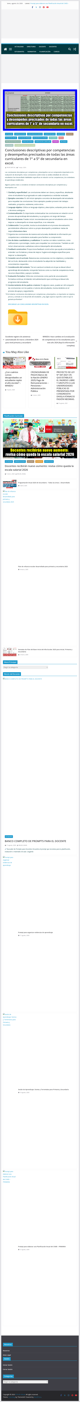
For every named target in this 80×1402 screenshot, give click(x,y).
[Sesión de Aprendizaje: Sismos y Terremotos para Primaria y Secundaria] (9, 1091)
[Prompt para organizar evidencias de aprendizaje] (9, 934)
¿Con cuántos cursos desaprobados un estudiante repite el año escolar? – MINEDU (13, 379)
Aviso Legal (7, 1355)
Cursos (56, 52)
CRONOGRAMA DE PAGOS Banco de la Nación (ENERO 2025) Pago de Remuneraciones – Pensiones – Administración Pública (40, 381)
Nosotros (6, 1351)
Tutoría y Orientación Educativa (24, 145)
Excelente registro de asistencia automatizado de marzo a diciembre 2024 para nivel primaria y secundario (21, 340)
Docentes (53, 47)
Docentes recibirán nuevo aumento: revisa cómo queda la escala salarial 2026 (39, 467)
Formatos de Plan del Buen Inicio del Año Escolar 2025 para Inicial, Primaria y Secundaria (45, 650)
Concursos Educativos (35, 134)
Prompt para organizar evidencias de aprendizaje (35, 932)
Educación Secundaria (40, 138)
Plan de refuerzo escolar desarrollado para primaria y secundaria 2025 (43, 566)
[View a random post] (74, 49)
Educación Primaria (25, 138)
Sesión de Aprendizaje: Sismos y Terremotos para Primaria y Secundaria (43, 1089)
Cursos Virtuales (50, 134)
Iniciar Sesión (7, 1365)
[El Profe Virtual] (5, 49)
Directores (31, 47)
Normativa (32, 52)
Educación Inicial (11, 138)
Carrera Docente (20, 134)
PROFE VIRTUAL (11, 167)
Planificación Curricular (42, 141)
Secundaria (9, 145)
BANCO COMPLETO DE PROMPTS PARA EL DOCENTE (35, 841)
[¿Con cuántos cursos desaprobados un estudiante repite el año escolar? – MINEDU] (14, 358)
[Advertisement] (40, 23)
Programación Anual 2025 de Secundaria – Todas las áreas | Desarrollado (44, 483)
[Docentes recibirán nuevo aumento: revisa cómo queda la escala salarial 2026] (40, 438)
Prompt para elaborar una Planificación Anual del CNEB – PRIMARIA (42, 1247)
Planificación (44, 52)
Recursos (64, 141)
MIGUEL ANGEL (21, 474)
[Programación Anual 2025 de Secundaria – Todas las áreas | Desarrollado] (9, 484)
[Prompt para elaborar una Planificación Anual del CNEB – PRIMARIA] (9, 1248)
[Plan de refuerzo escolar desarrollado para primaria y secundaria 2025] (9, 568)
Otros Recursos (28, 141)
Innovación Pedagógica (13, 141)
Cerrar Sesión (7, 1369)
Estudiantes (19, 52)
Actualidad (19, 47)
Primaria (55, 141)
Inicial (61, 138)
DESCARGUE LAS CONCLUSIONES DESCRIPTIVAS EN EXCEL (28, 304)
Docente (42, 47)
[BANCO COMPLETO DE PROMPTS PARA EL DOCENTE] (40, 755)
